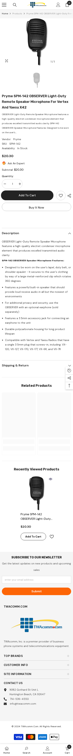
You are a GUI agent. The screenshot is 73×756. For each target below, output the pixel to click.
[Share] (68, 195)
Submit (36, 591)
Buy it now (36, 207)
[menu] (4, 4)
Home (5, 13)
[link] (18, 441)
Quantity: (8, 176)
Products (17, 13)
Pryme (17, 139)
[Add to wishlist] (61, 195)
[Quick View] (50, 479)
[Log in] (58, 5)
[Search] (15, 5)
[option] (36, 41)
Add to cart (28, 195)
